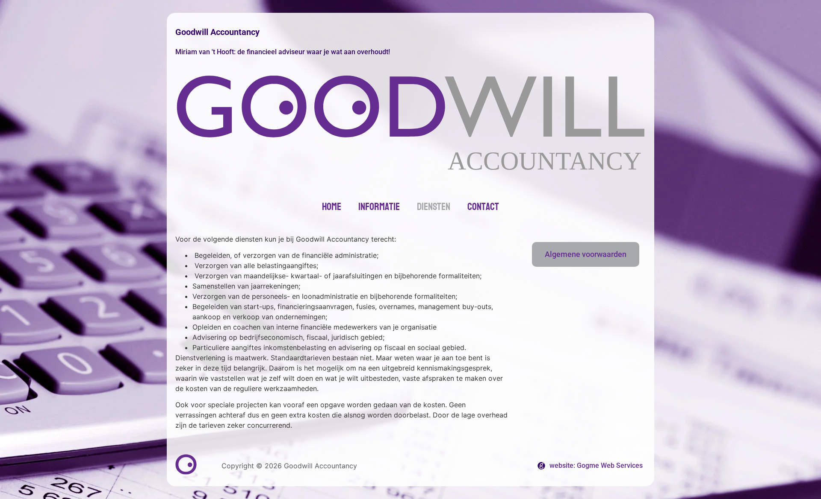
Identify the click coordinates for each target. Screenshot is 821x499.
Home (331, 207)
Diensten (433, 207)
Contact (483, 207)
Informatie (379, 207)
